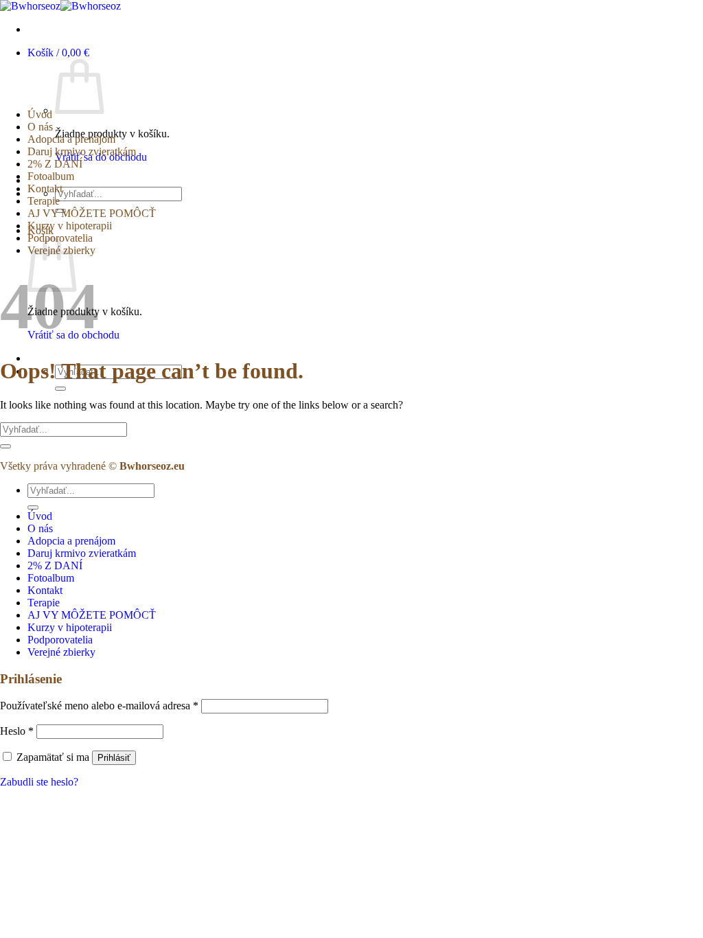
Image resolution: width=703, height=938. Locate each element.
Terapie (43, 201)
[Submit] (60, 389)
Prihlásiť (113, 758)
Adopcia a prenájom (71, 139)
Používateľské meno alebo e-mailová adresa (99, 705)
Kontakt (44, 188)
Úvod (39, 114)
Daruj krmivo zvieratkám (81, 151)
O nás (40, 127)
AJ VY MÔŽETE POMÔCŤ (91, 213)
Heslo (17, 731)
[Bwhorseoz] (60, 6)
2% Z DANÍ (54, 164)
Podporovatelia (60, 639)
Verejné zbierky (61, 652)
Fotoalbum (50, 176)
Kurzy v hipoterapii (69, 225)
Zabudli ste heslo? (39, 782)
